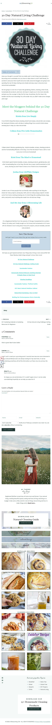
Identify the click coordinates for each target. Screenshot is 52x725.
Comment (5, 393)
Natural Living (44, 689)
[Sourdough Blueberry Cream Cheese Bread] (38, 622)
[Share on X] (18, 23)
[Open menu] (1, 3)
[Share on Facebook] (7, 23)
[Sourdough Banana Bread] (13, 580)
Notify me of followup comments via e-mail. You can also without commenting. (25, 424)
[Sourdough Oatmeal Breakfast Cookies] (13, 600)
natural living (26, 539)
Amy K (6, 371)
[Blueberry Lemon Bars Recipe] (13, 641)
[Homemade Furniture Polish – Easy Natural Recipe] (38, 600)
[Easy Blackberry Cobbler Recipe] (38, 641)
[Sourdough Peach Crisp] (13, 622)
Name (4, 417)
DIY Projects (44, 687)
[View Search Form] (51, 3)
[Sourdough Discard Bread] (38, 580)
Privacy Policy (39, 721)
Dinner (30, 684)
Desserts (31, 687)
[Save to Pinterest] (1, 358)
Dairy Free (43, 682)
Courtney (5, 337)
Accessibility (46, 721)
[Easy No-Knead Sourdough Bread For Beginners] (13, 561)
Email (20, 417)
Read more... (32, 503)
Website (38, 417)
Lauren (4, 350)
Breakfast (31, 682)
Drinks (30, 689)
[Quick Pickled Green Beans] (38, 661)
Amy (5, 310)
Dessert (26, 545)
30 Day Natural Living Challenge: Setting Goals (38, 322)
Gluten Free (43, 684)
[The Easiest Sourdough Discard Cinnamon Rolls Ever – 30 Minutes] (38, 561)
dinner (26, 533)
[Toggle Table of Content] (17, 72)
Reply (48, 337)
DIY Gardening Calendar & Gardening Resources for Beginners (12, 322)
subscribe (7, 425)
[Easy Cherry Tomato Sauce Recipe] (13, 661)
